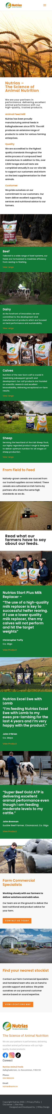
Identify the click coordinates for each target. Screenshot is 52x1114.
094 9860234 (8, 1078)
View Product (10, 649)
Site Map (19, 1104)
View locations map (18, 1004)
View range (8, 267)
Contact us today (17, 920)
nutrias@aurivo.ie (10, 1086)
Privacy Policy (33, 1102)
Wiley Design (43, 1107)
